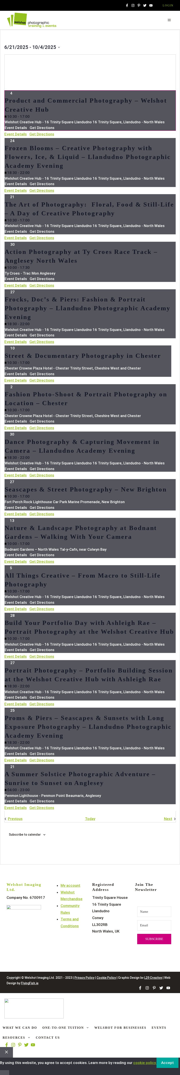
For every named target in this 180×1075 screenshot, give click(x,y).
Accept (167, 1062)
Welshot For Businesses (120, 1027)
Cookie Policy (106, 977)
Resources (14, 1037)
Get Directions (41, 134)
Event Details (15, 134)
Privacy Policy (84, 977)
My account (70, 885)
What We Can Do (20, 1027)
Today (90, 818)
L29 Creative (153, 977)
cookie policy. (145, 1062)
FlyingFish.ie (29, 983)
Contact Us (48, 1037)
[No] (4, 1072)
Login (168, 5)
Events (159, 1027)
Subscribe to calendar (25, 834)
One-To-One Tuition (63, 1027)
